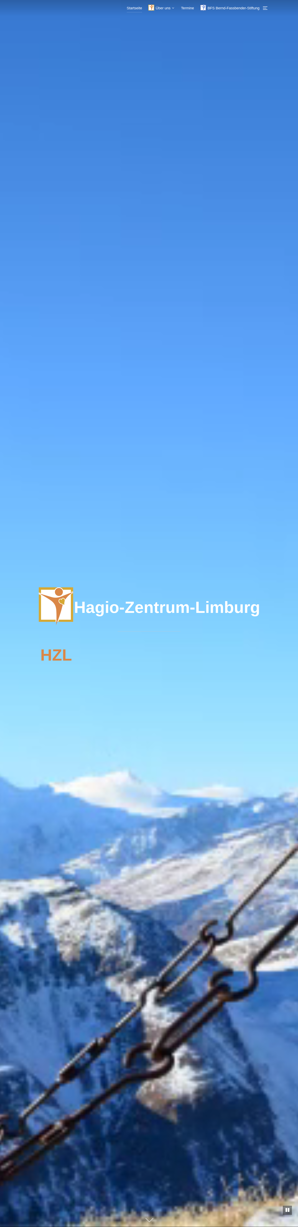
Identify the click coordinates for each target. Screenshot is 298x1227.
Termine (187, 8)
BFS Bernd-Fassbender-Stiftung (233, 8)
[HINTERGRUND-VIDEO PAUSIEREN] (287, 1210)
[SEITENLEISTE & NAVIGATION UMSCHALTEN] (267, 8)
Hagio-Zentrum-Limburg (167, 607)
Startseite (134, 8)
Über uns (163, 8)
